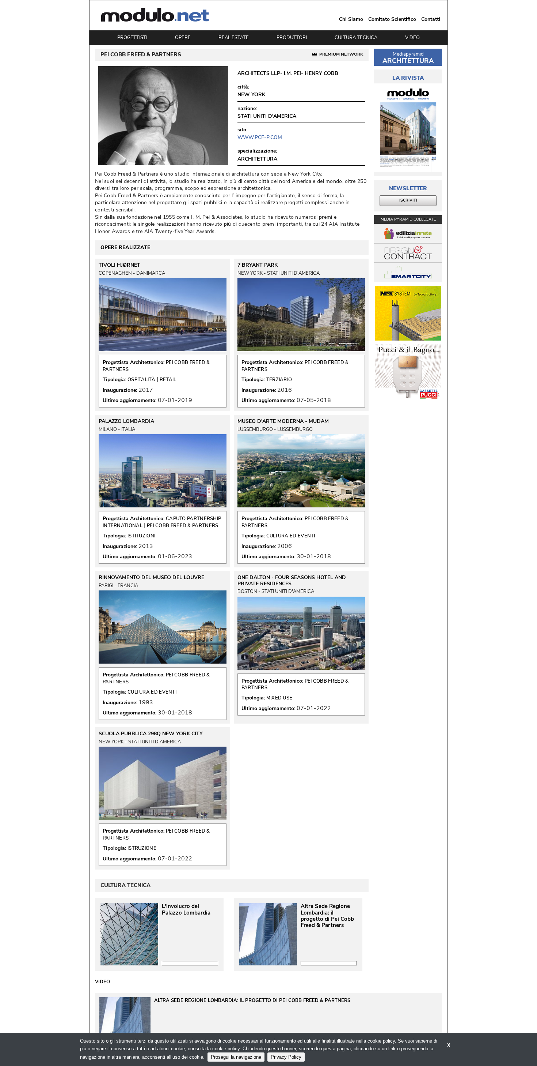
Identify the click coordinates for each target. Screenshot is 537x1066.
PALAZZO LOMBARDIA (126, 421)
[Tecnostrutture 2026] (408, 313)
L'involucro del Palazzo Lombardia (186, 909)
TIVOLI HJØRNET (119, 265)
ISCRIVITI (408, 200)
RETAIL (168, 379)
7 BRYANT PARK (257, 265)
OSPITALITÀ (141, 379)
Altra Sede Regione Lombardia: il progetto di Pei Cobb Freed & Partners (327, 916)
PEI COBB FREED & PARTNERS (182, 525)
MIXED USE (279, 698)
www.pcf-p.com (259, 137)
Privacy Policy (286, 1057)
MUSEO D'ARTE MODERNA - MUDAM (283, 421)
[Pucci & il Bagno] (408, 371)
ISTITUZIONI (141, 536)
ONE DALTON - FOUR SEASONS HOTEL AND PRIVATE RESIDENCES (291, 580)
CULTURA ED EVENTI (290, 536)
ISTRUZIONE (141, 848)
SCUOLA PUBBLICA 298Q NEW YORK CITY (151, 734)
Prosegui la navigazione (236, 1057)
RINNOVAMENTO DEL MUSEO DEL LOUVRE (151, 578)
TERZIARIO (279, 379)
